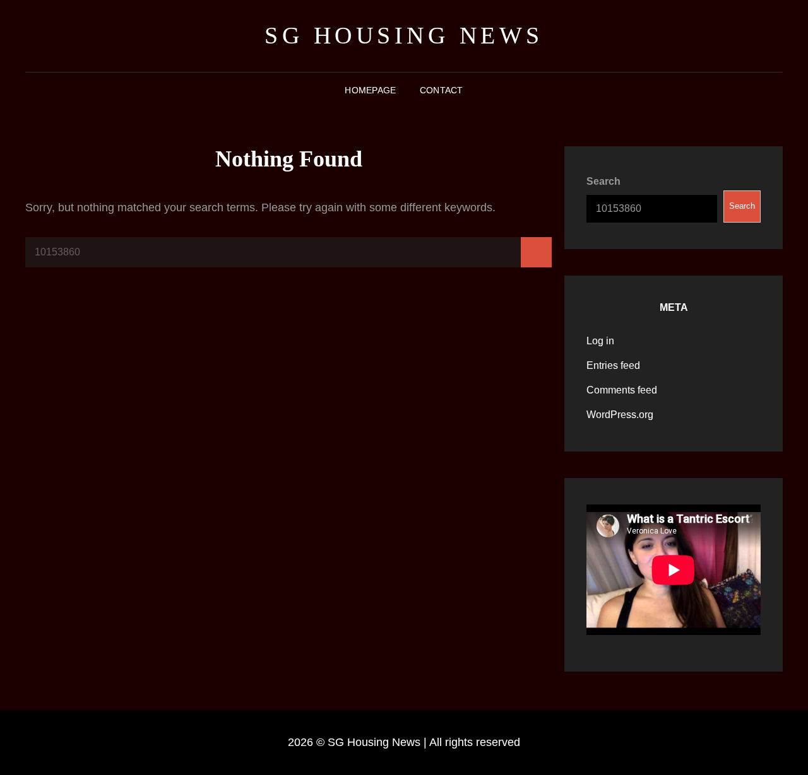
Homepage (370, 90)
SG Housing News (404, 35)
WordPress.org (619, 414)
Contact (441, 90)
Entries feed (613, 365)
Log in (600, 340)
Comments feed (621, 390)
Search (603, 181)
